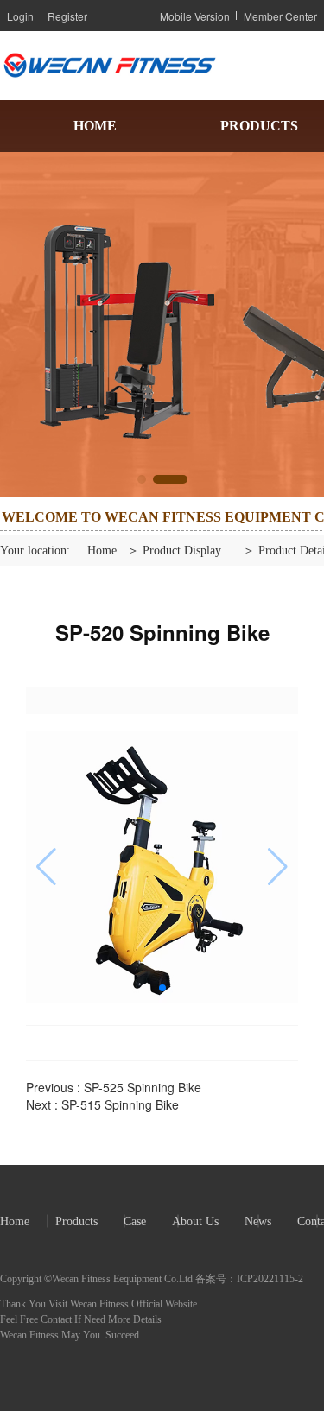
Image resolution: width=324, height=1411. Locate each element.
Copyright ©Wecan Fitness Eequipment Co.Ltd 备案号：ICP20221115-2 (151, 1279)
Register (67, 16)
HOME (95, 125)
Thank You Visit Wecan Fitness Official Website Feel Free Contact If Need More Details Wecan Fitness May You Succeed (100, 1319)
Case (135, 1221)
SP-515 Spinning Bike (120, 1104)
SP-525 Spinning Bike (142, 1087)
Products (76, 1221)
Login (20, 16)
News (258, 1221)
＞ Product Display (174, 550)
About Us (195, 1221)
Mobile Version (195, 16)
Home (102, 550)
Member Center (280, 16)
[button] (154, 479)
